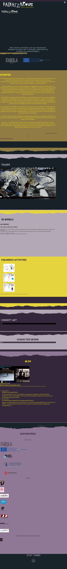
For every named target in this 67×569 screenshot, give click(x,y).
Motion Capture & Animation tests (10, 385)
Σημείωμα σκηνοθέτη (51, 133)
